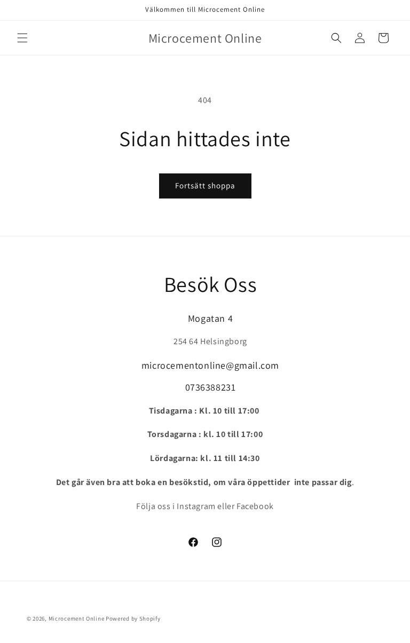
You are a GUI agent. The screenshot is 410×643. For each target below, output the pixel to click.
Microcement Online (77, 618)
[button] (22, 38)
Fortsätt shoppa (205, 185)
